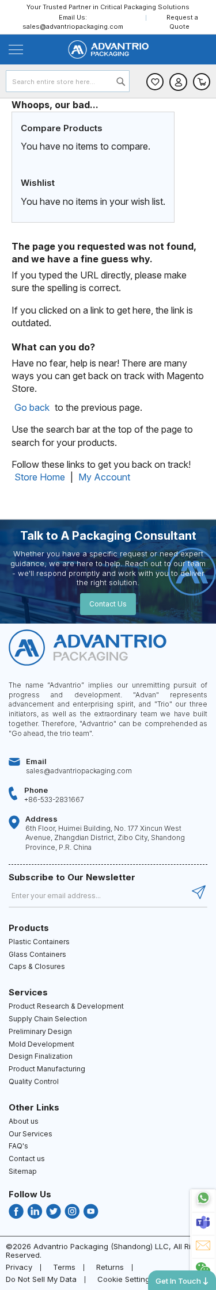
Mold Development (41, 1044)
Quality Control (34, 1081)
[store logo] (108, 49)
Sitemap (23, 1171)
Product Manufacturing (47, 1068)
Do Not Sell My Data (41, 1279)
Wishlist (155, 81)
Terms (64, 1267)
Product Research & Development (66, 1006)
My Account (104, 477)
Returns (110, 1267)
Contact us (27, 1158)
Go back (32, 407)
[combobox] (68, 81)
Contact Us (108, 604)
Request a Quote (182, 21)
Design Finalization (41, 1056)
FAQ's (18, 1146)
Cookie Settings (125, 1279)
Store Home (39, 477)
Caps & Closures (37, 966)
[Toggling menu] (16, 49)
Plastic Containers (39, 941)
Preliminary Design (40, 1031)
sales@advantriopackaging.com (72, 26)
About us (24, 1121)
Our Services (30, 1133)
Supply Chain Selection (48, 1018)
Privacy (19, 1267)
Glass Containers (37, 954)
